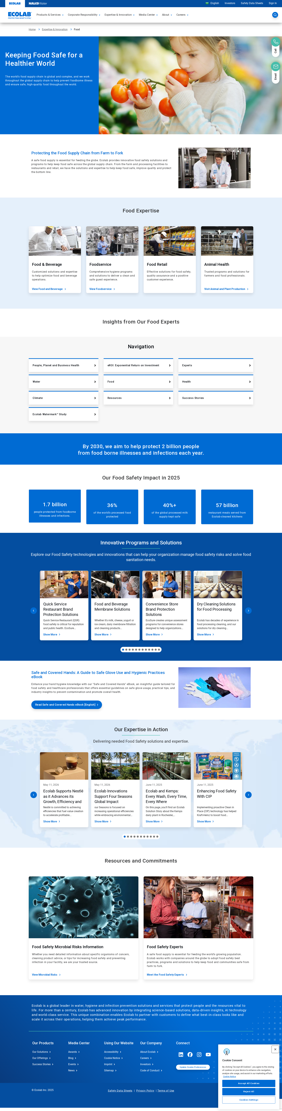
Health (186, 381)
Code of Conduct (149, 1070)
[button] (63, 14)
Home (32, 29)
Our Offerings (40, 1058)
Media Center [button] (147, 14)
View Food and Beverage (47, 289)
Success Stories (193, 398)
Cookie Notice (229, 1076)
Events (72, 1064)
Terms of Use (165, 1090)
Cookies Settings (248, 1100)
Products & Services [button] (49, 14)
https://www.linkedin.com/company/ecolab (181, 1054)
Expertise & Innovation (55, 29)
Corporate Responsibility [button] (83, 14)
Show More (50, 634)
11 (156, 650)
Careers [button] (181, 14)
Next (248, 610)
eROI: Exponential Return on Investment (133, 365)
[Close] (275, 1049)
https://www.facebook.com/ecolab (190, 1054)
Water (36, 381)
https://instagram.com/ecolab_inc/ (199, 1054)
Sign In (273, 3)
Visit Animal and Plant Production (224, 289)
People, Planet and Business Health (56, 365)
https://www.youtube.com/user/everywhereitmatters (208, 1054)
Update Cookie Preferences (193, 1067)
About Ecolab (148, 1051)
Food (111, 381)
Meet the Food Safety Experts (165, 974)
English (214, 3)
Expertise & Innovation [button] (118, 14)
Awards (72, 1051)
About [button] (165, 14)
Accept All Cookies (248, 1083)
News (71, 1070)
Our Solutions (40, 1051)
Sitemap (109, 1070)
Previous (33, 610)
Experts (187, 365)
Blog (70, 1058)
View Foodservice (100, 289)
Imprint (108, 1064)
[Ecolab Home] (19, 15)
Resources (115, 398)
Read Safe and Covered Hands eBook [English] (65, 704)
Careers (144, 1058)
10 (152, 650)
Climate (38, 398)
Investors (230, 3)
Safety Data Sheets (252, 3)
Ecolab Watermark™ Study (49, 414)
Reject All (248, 1091)
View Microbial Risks (44, 974)
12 (159, 650)
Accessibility (111, 1051)
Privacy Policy (145, 1090)
